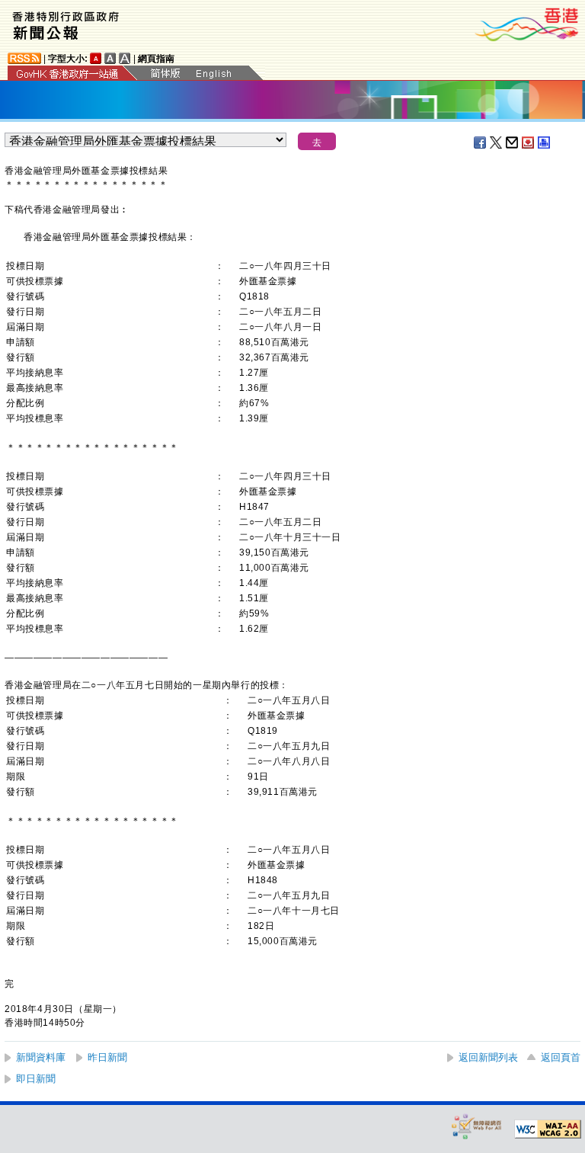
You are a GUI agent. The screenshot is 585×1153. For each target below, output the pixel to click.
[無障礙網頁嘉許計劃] (476, 1126)
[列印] (544, 142)
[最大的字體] (125, 58)
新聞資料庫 (41, 1057)
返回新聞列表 (488, 1057)
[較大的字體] (110, 58)
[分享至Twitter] (496, 142)
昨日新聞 (107, 1057)
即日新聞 (36, 1078)
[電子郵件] (512, 142)
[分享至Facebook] (481, 142)
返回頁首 (560, 1057)
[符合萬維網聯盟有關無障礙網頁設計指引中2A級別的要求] (547, 1129)
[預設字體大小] (96, 58)
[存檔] (528, 142)
